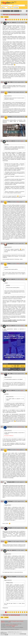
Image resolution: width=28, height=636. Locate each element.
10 (26, 19)
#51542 (1, 279)
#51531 (2, 22)
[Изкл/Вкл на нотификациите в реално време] (20, 11)
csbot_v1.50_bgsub (11, 576)
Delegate (10, 527)
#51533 (2, 82)
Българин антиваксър (8, 435)
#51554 (2, 576)
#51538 (2, 201)
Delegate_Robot (11, 482)
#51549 (2, 482)
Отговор (6, 17)
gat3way (10, 116)
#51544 (2, 373)
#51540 (2, 263)
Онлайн (2, 621)
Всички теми (6, 11)
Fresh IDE (6, 634)
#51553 (2, 550)
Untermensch (10, 243)
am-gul (13, 626)
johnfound (9, 426)
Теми (12, 11)
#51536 (2, 116)
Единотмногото (11, 22)
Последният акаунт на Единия (17, 621)
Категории (17, 11)
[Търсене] (26, 5)
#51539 (2, 243)
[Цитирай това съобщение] (26, 22)
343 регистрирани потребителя (12, 625)
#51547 (2, 426)
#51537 (1, 141)
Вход (11, 7)
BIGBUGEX (3, 622)
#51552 (2, 541)
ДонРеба (10, 82)
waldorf (10, 621)
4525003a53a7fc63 (4, 632)
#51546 (1, 390)
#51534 (2, 92)
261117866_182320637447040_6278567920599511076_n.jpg (6, 369)
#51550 (2, 501)
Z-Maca (9, 92)
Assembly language (23, 633)
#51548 (2, 449)
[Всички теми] (1, 11)
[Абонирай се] (26, 11)
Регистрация (15, 7)
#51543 (1, 325)
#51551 (2, 527)
